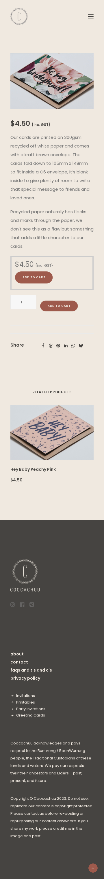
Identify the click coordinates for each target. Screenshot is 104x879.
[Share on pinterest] (58, 345)
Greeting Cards (30, 715)
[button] (90, 16)
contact (19, 662)
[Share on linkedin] (65, 345)
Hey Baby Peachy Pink (33, 469)
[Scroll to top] (93, 868)
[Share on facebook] (43, 345)
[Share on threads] (50, 345)
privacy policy (25, 678)
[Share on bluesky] (80, 345)
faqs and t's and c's (31, 670)
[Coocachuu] (19, 16)
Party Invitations (30, 709)
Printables (25, 702)
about (17, 654)
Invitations (25, 695)
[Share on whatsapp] (73, 345)
